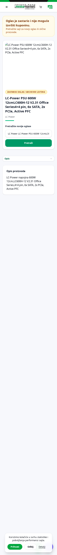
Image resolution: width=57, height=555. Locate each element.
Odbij (30, 546)
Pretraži (28, 142)
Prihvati (15, 546)
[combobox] (28, 158)
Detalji (42, 546)
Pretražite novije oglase (18, 126)
